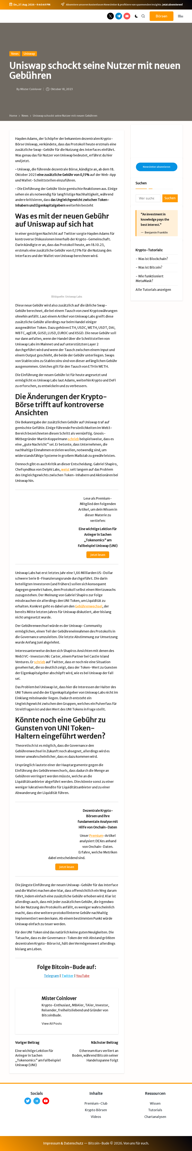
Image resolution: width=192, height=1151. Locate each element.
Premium (96, 836)
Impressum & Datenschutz (63, 1143)
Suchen (141, 183)
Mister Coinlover (59, 998)
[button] (161, 16)
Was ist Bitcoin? (150, 267)
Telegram (51, 976)
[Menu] (180, 16)
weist (65, 469)
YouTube (82, 976)
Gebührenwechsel (88, 606)
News (15, 54)
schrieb (73, 439)
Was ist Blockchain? (153, 259)
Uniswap (29, 54)
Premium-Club (96, 1103)
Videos (96, 1117)
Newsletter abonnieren (156, 166)
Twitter (68, 976)
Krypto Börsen (96, 1110)
